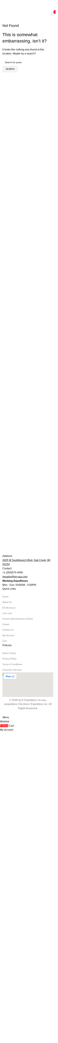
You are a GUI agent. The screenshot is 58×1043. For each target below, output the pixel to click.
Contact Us (8, 856)
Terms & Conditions (12, 891)
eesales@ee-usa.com (14, 803)
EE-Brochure (8, 834)
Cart (4, 867)
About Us (7, 829)
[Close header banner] (4, 4)
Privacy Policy (9, 885)
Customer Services (12, 896)
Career (6, 851)
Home (5, 823)
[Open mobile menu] (2, 14)
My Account (8, 862)
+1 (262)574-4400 (12, 799)
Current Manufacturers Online (17, 845)
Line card (7, 840)
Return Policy (9, 880)
